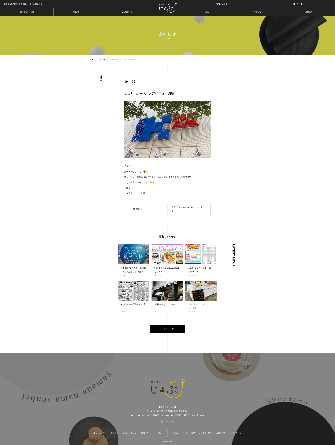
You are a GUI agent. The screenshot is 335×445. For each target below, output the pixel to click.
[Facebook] (301, 4)
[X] (298, 4)
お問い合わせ (221, 4)
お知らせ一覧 (167, 329)
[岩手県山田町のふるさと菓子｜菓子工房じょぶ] (167, 7)
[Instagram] (294, 4)
